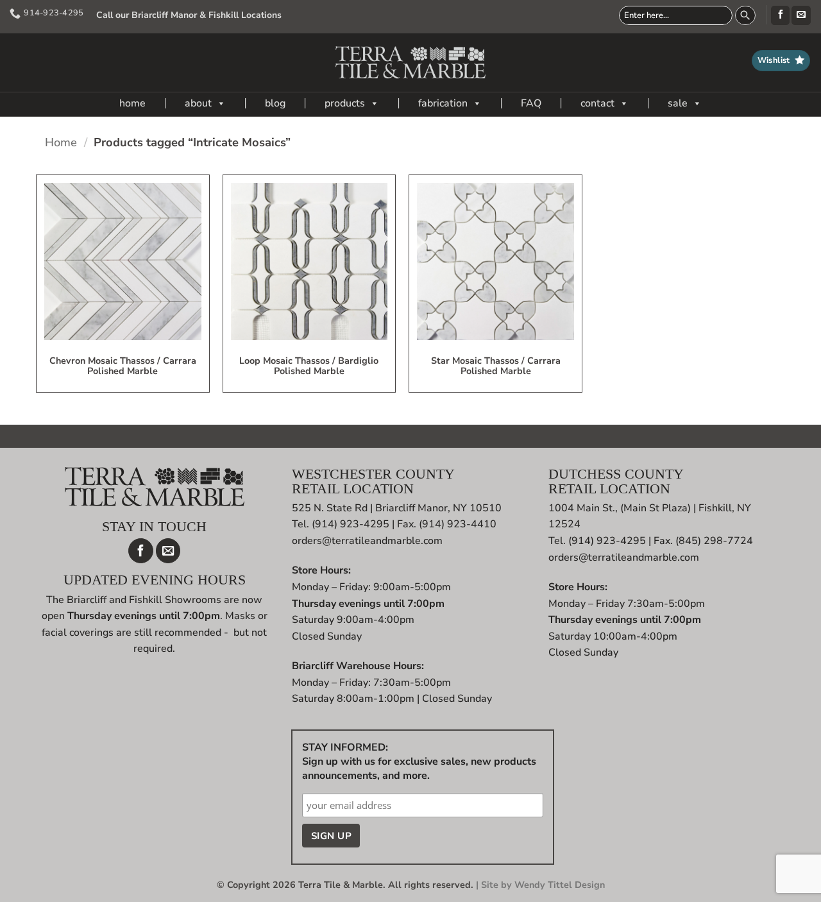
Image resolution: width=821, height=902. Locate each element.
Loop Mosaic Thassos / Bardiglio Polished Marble (308, 366)
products (345, 103)
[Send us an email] (800, 15)
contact (597, 103)
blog (275, 103)
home (132, 103)
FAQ (531, 103)
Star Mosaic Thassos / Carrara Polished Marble (496, 366)
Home (61, 142)
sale (678, 103)
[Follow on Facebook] (780, 15)
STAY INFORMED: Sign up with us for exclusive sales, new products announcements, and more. (419, 761)
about (198, 103)
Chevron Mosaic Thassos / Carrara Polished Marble (122, 366)
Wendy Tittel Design (559, 884)
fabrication (443, 103)
